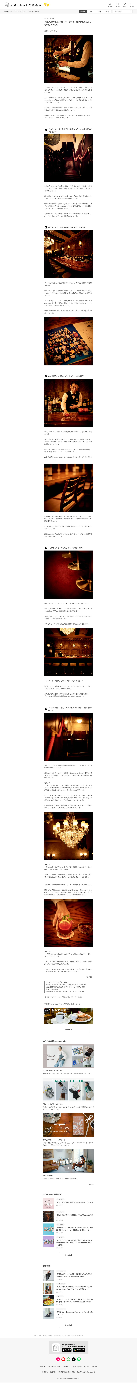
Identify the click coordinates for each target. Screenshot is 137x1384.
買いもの (110, 6)
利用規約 (94, 1367)
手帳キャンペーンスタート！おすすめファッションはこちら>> (21, 11)
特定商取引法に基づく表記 (66, 1372)
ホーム (35, 1335)
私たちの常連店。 (50, 18)
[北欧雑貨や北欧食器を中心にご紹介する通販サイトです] (26, 4)
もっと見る (68, 1255)
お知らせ (42, 1367)
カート (124, 6)
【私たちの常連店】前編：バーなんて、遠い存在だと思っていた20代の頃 (63, 1335)
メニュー (132, 6)
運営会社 (45, 1372)
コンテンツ (117, 6)
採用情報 (53, 1372)
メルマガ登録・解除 (54, 1367)
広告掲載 (86, 1367)
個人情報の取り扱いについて (86, 1372)
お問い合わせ (77, 1367)
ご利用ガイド (67, 1367)
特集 (40, 1335)
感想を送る (68, 1029)
